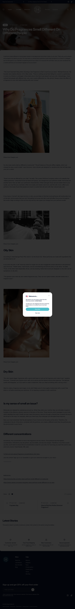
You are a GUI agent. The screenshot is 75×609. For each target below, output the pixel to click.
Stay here (37, 313)
